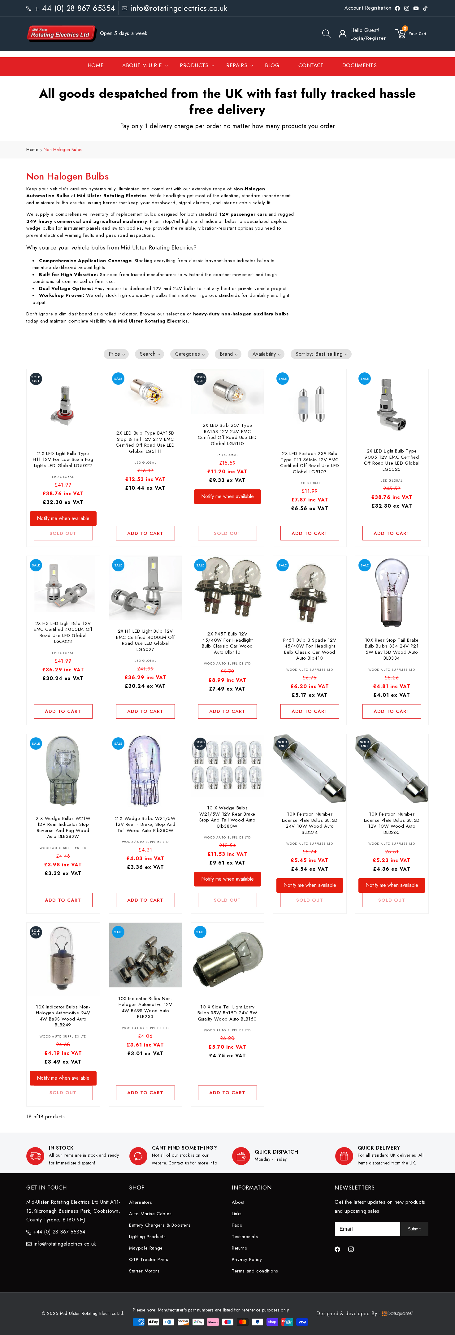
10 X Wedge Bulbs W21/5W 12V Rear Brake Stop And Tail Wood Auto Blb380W (228, 817)
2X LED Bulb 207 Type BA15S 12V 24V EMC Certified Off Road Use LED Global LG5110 (227, 435)
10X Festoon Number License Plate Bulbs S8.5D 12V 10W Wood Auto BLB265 (392, 823)
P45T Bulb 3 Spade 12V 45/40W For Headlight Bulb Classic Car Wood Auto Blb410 (309, 649)
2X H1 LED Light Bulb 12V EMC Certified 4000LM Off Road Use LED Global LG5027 (145, 640)
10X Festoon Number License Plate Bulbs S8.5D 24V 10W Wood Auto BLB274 (310, 823)
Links (237, 1213)
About (238, 1202)
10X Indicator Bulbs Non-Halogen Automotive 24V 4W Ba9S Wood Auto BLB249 (63, 1016)
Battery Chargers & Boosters (159, 1225)
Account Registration (368, 7)
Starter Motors (144, 1271)
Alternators (140, 1202)
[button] (326, 34)
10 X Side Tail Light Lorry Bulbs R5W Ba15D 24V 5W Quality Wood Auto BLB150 (227, 1013)
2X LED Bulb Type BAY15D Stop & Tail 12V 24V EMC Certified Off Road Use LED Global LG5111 (145, 442)
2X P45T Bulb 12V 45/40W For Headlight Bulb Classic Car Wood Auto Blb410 (227, 643)
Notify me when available (63, 518)
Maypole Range (146, 1248)
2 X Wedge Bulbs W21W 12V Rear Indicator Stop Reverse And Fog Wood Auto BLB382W (63, 827)
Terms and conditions (255, 1271)
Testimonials (245, 1236)
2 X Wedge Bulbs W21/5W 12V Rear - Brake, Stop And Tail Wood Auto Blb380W (145, 824)
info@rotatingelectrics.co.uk (179, 8)
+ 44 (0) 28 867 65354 (74, 8)
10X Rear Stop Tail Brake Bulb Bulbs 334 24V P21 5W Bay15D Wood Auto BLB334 (392, 649)
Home (32, 149)
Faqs (237, 1225)
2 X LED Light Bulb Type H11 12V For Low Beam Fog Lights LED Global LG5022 (63, 460)
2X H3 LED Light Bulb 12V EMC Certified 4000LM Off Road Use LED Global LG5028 (63, 633)
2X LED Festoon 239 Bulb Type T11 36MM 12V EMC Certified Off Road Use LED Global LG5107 (309, 463)
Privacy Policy (247, 1259)
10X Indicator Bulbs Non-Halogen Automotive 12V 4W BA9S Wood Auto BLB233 (145, 1008)
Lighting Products (147, 1236)
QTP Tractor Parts (148, 1259)
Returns (239, 1248)
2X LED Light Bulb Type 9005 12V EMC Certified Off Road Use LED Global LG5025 (392, 460)
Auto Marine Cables (150, 1213)
